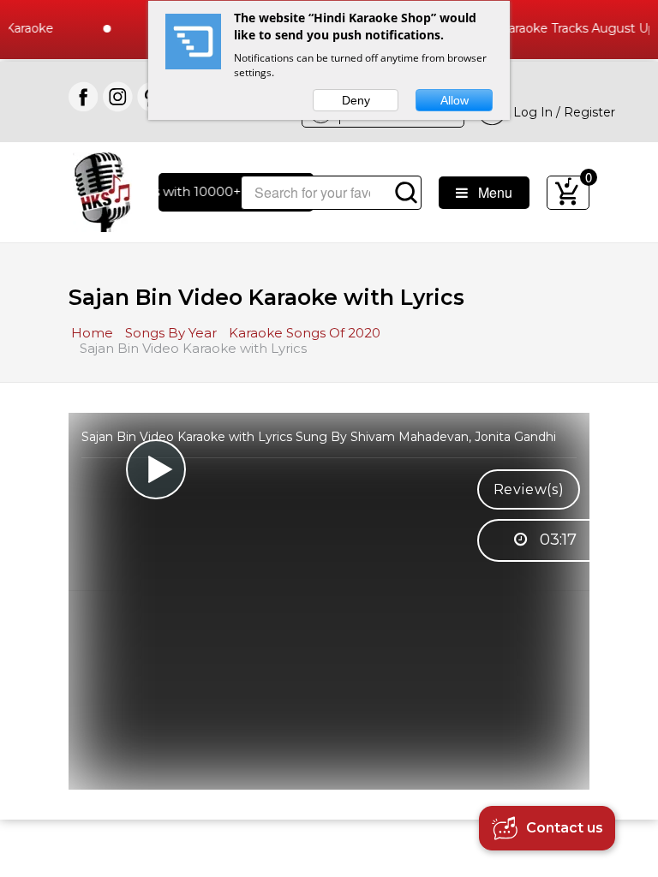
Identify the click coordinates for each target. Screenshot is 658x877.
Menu (490, 192)
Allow (454, 100)
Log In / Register (560, 112)
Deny (356, 100)
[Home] (102, 190)
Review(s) (529, 489)
